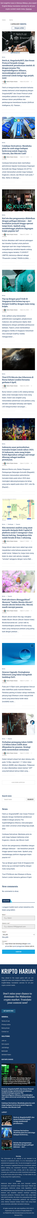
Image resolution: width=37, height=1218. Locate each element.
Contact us (5, 1031)
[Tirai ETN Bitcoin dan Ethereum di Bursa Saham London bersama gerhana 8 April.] (18, 359)
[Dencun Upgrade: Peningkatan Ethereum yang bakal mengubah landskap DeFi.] (18, 654)
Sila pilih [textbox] (5, 937)
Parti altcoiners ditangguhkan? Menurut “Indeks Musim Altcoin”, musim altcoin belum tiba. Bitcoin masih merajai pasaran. (17, 603)
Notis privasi (5, 1028)
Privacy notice (6, 1024)
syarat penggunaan (18, 946)
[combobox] (5, 937)
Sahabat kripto (6, 1054)
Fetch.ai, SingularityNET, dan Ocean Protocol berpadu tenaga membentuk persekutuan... (23, 1120)
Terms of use (6, 1021)
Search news (7, 796)
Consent (5, 941)
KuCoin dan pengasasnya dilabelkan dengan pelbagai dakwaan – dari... (23, 1145)
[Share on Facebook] (18, 110)
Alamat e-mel (6, 923)
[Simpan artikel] (32, 34)
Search (30, 799)
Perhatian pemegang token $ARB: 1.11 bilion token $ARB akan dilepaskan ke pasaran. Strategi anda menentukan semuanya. (17, 746)
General (5, 1017)
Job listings (5, 1047)
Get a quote (5, 1044)
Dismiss (29, 9)
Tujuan (4, 932)
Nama (4, 914)
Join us (4, 1040)
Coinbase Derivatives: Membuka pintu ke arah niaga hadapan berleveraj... (24, 1133)
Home (4, 20)
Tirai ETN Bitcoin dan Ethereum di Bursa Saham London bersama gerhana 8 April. (17, 380)
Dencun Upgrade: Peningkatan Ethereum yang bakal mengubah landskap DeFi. (17, 674)
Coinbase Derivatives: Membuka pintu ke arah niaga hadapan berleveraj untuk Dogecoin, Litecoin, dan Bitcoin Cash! (17, 150)
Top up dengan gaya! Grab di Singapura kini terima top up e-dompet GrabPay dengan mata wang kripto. (18, 303)
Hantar (18, 952)
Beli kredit (5, 1051)
